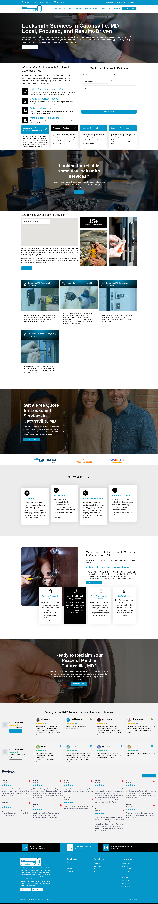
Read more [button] (39, 735)
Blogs (95, 8)
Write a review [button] (15, 731)
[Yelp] (37, 889)
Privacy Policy (134, 899)
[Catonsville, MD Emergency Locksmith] (46, 129)
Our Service (67, 8)
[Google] (41, 889)
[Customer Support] (70, 847)
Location (78, 8)
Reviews (88, 8)
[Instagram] (29, 889)
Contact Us (117, 8)
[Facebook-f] (22, 889)
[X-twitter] (26, 889)
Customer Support (83, 846)
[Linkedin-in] (33, 889)
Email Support (36, 846)
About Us (57, 8)
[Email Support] (25, 847)
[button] (34, 727)
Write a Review (149, 775)
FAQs (109, 8)
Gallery (102, 8)
